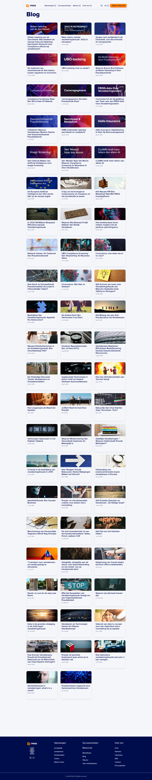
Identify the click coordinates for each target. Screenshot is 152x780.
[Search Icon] (101, 5)
